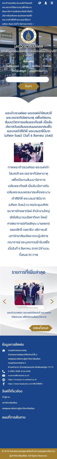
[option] (28, 301)
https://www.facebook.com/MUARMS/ (25, 384)
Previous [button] (4, 301)
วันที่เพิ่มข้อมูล (18, 71)
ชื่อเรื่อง (36, 66)
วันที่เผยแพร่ (12, 66)
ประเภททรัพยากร (39, 71)
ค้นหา (28, 86)
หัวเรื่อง (47, 66)
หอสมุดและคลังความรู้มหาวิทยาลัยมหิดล (18, 408)
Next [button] (52, 301)
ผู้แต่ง (25, 66)
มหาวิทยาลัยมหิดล (9, 403)
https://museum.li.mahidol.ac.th (22, 379)
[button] (40, 3)
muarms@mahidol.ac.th (18, 375)
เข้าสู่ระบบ (6, 397)
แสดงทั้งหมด (40, 328)
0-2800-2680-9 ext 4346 (19, 371)
